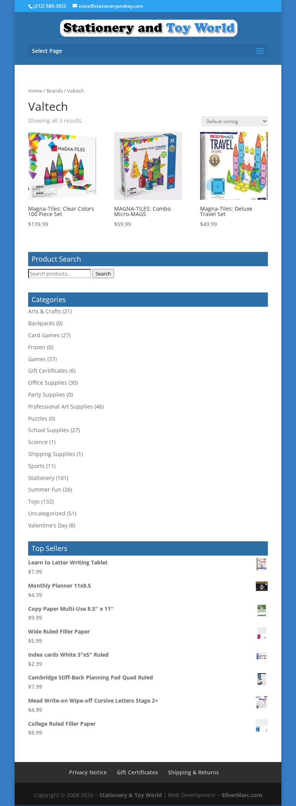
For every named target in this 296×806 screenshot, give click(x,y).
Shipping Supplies (51, 454)
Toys (34, 501)
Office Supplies (47, 382)
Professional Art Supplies (60, 406)
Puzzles (37, 418)
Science (38, 442)
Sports (36, 466)
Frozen (36, 347)
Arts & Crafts (44, 311)
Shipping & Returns (193, 772)
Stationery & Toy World (130, 795)
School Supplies (48, 430)
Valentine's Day (47, 525)
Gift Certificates (48, 370)
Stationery (41, 478)
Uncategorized (47, 513)
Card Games (44, 335)
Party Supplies (46, 394)
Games (37, 359)
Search (103, 273)
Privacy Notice (88, 772)
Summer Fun (44, 489)
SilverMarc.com (242, 795)
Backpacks (41, 323)
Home (35, 90)
